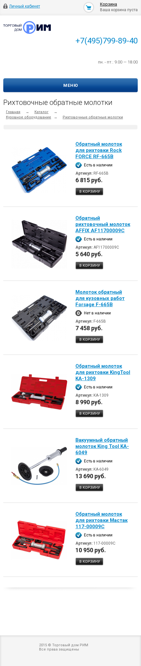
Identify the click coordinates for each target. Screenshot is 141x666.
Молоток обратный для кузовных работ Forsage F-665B (100, 298)
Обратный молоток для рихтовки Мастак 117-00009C (101, 520)
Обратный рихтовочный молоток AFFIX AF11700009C (102, 224)
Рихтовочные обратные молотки (93, 117)
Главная (13, 112)
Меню (70, 85)
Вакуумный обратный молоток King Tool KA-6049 (102, 446)
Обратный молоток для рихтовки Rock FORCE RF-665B (98, 150)
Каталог (41, 112)
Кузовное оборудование (28, 117)
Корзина (108, 4)
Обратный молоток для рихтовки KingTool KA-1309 (102, 372)
